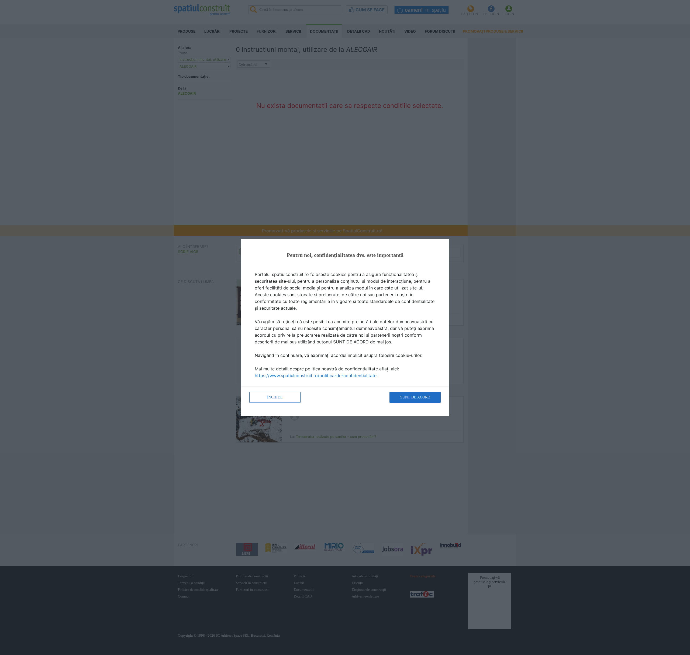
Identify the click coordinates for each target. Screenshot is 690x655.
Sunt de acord (415, 397)
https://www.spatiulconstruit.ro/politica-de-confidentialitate (316, 375)
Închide (275, 397)
